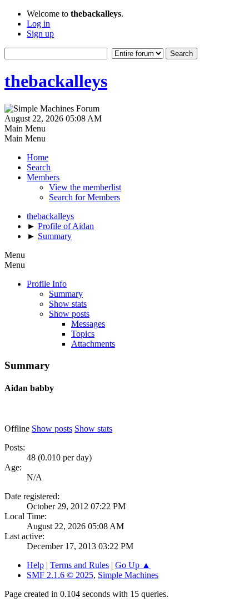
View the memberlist (85, 187)
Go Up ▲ (133, 565)
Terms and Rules (79, 565)
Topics (82, 333)
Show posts (69, 313)
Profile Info (47, 283)
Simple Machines (128, 575)
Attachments (93, 343)
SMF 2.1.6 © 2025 (60, 575)
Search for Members (84, 197)
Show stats (68, 303)
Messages (88, 323)
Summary (66, 293)
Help (35, 565)
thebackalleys (55, 81)
